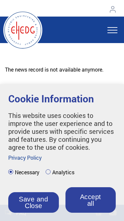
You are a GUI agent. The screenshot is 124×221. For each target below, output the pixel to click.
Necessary (27, 172)
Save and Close (33, 202)
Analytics (63, 172)
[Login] (114, 9)
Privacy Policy (25, 157)
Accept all (90, 200)
